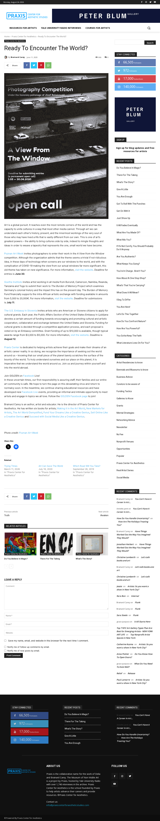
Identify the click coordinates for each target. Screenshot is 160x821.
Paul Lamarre (123, 679)
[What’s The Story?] (92, 544)
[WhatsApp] (48, 65)
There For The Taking (50, 559)
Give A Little (122, 189)
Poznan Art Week (13, 253)
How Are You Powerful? (128, 328)
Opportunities (123, 449)
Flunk (137, 602)
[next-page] (11, 566)
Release (131, 673)
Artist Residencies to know (130, 362)
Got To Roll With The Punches (131, 204)
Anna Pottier (123, 654)
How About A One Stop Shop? (131, 278)
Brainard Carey (18, 57)
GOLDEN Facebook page (74, 396)
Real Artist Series (125, 470)
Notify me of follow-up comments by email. (28, 647)
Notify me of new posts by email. (23, 650)
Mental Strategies (125, 413)
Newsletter (122, 427)
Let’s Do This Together (127, 314)
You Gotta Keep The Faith (129, 335)
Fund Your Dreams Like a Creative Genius (66, 412)
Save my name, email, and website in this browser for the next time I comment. (48, 640)
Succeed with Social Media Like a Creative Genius (56, 416)
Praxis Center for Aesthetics (24, 36)
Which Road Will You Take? (86, 466)
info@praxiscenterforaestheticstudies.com (67, 805)
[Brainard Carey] (6, 57)
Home (7, 36)
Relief (119, 673)
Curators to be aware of (128, 384)
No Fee (120, 434)
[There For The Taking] (56, 544)
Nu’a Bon (121, 596)
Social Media (123, 477)
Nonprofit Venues (125, 441)
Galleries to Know (125, 398)
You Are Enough (124, 196)
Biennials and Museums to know (132, 369)
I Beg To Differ (124, 299)
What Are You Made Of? (128, 232)
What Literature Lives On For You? (133, 343)
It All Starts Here (142, 621)
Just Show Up (123, 218)
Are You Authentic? (126, 256)
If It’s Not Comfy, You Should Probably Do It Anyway (135, 248)
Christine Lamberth (126, 557)
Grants (120, 405)
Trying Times (10, 466)
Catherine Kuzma (125, 644)
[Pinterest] (41, 65)
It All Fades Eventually (127, 225)
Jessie (119, 586)
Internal (135, 596)
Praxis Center (11, 347)
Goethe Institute (13, 281)
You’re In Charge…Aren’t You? (131, 271)
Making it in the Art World (71, 408)
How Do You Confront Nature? (131, 321)
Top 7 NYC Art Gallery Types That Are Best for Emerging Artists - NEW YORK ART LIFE (134, 631)
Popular (120, 456)
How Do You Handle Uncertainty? (133, 518)
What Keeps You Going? (128, 264)
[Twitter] (150, 2)
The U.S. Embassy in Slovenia (20, 310)
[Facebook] (142, 2)
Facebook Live (30, 391)
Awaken (104, 515)
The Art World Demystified (27, 412)
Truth (7, 515)
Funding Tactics (124, 391)
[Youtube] (155, 2)
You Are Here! (123, 307)
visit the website (84, 269)
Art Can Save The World (51, 466)
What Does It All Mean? (128, 292)
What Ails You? (124, 239)
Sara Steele (122, 615)
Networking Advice (126, 420)
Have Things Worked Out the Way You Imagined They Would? (133, 534)
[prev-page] (6, 566)
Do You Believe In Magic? (16, 559)
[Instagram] (146, 2)
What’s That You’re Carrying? (131, 285)
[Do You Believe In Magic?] (20, 544)
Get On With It (123, 211)
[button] (149, 28)
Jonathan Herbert (125, 544)
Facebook (28, 375)
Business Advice (125, 377)
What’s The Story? (84, 559)
